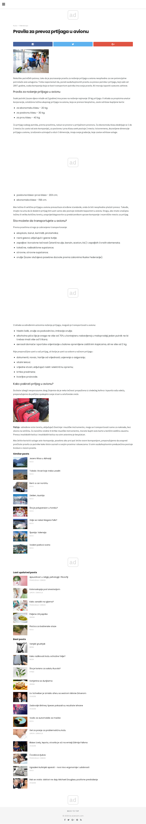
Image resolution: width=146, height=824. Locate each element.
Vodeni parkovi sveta (40, 544)
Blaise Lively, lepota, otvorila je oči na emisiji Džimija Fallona (59, 742)
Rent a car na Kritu (39, 483)
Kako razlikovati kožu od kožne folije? (47, 656)
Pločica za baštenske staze (43, 626)
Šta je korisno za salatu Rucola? (45, 668)
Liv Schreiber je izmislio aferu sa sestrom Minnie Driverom (58, 693)
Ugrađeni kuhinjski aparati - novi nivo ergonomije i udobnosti (59, 767)
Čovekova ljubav (38, 755)
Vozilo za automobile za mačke (45, 717)
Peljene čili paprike (39, 614)
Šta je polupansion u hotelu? (44, 507)
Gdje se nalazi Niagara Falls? (43, 520)
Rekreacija (24, 25)
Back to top (73, 811)
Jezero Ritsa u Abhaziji (40, 458)
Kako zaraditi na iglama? (42, 601)
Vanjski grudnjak (37, 643)
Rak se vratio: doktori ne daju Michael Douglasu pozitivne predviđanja (64, 779)
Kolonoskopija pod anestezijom (45, 589)
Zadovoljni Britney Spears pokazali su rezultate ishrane (56, 705)
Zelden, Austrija (37, 495)
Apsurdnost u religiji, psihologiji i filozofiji (49, 577)
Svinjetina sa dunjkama (41, 680)
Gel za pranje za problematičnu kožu (48, 730)
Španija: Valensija (38, 532)
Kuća (15, 25)
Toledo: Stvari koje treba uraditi (45, 470)
